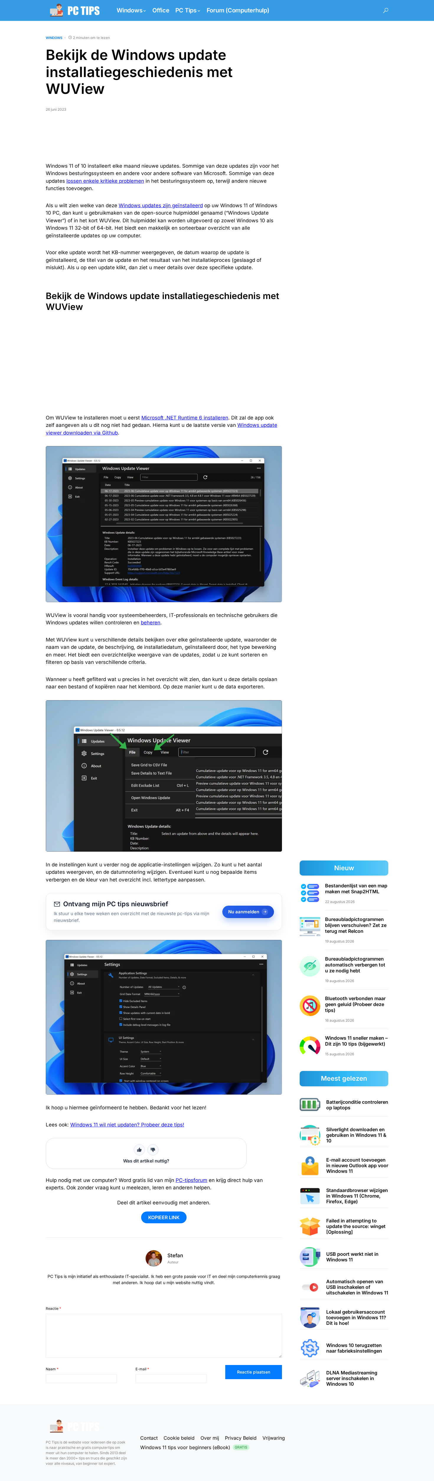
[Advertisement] (164, 139)
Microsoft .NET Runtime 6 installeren (184, 418)
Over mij (209, 1438)
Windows (54, 38)
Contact (149, 1438)
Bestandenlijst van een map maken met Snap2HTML (356, 888)
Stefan (175, 1255)
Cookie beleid (179, 1438)
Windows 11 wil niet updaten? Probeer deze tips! (127, 1125)
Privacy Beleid (241, 1438)
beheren (150, 623)
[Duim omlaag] (153, 1149)
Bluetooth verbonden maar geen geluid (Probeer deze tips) (355, 1004)
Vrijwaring (273, 1438)
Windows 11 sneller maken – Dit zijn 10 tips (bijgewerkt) (356, 1041)
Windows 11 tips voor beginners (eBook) (193, 1447)
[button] (385, 10)
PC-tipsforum (191, 1180)
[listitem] (344, 1105)
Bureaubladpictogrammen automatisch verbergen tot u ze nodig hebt (355, 965)
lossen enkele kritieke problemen (105, 181)
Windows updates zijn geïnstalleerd (161, 205)
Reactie (53, 1308)
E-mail (142, 1369)
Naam (52, 1369)
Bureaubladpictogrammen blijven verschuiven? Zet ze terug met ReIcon (355, 925)
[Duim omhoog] (139, 1149)
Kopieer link (164, 1217)
